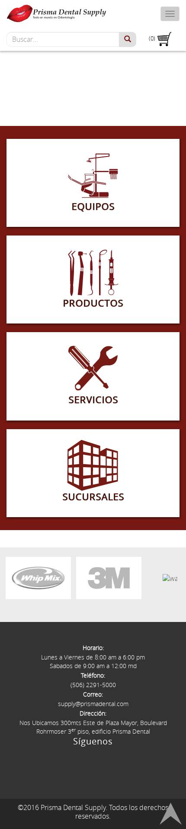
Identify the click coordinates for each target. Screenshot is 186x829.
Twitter (82, 766)
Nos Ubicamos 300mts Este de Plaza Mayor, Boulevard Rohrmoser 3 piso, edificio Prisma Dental (93, 727)
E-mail (134, 766)
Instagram (108, 766)
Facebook (56, 766)
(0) (152, 38)
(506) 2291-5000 (93, 685)
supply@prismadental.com (93, 704)
